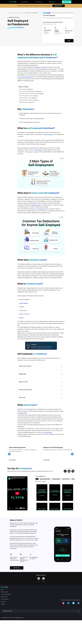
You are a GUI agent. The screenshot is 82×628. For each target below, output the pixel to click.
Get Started (66, 1)
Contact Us (3, 601)
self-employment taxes (26, 77)
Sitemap (3, 604)
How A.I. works (65, 479)
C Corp (35, 152)
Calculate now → (58, 5)
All (37, 479)
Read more (30, 89)
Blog (2, 589)
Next (69, 40)
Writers (21, 317)
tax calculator (48, 432)
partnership (38, 150)
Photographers (23, 303)
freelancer (38, 67)
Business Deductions (45, 479)
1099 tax (21, 413)
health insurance (35, 205)
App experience (56, 479)
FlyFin (11, 523)
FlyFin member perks (6, 594)
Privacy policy (4, 596)
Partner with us (4, 591)
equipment (42, 209)
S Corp (30, 152)
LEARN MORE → (13, 460)
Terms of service (5, 599)
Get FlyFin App (16, 567)
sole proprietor (48, 134)
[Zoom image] (41, 173)
